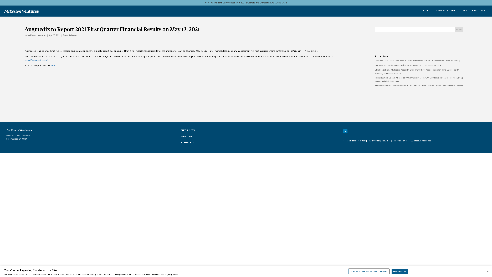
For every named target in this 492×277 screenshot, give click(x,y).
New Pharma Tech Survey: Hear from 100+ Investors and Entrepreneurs (246, 2)
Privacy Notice (373, 141)
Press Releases (70, 35)
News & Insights (446, 10)
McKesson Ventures (37, 35)
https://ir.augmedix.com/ (36, 60)
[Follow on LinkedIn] (345, 131)
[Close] (488, 271)
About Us (477, 10)
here (53, 65)
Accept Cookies (399, 271)
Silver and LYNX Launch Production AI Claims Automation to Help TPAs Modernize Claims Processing (417, 61)
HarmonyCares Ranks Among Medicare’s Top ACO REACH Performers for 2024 (408, 65)
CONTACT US (187, 142)
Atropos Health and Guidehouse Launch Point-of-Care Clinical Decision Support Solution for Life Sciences (419, 86)
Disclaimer (386, 141)
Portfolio (424, 10)
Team (464, 10)
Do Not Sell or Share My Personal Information (412, 141)
